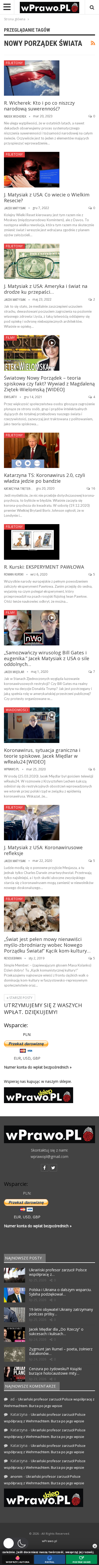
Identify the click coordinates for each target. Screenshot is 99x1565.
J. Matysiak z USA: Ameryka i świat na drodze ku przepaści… (45, 289)
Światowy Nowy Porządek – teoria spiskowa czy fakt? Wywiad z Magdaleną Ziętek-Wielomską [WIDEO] (49, 384)
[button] (16, 1543)
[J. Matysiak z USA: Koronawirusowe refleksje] (31, 822)
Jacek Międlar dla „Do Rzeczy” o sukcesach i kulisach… (56, 1331)
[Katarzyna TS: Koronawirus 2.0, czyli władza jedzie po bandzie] (31, 450)
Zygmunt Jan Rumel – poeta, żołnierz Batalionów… (60, 1351)
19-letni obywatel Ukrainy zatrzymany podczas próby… (61, 1311)
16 (93, 488)
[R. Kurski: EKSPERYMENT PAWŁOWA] (31, 541)
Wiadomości (17, 710)
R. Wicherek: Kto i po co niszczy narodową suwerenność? (39, 106)
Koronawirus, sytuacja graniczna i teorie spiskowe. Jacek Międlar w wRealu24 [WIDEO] (42, 756)
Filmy (10, 337)
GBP (36, 1058)
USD (27, 1058)
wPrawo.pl (49, 1541)
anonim (16, 1476)
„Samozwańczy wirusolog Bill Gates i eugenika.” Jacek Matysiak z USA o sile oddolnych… (46, 658)
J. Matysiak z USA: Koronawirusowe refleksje (43, 850)
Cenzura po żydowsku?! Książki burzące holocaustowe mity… (55, 1371)
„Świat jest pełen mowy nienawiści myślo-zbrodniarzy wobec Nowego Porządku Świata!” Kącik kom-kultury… (47, 945)
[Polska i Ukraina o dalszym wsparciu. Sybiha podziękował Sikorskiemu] (14, 1295)
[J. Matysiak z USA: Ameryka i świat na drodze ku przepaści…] (31, 261)
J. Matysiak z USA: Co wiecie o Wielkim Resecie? (46, 197)
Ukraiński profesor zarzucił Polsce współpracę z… (58, 1272)
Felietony (14, 63)
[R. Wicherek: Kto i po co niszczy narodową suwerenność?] (31, 78)
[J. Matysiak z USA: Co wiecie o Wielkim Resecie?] (31, 169)
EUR (17, 1058)
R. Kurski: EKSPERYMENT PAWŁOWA (44, 567)
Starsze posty (20, 998)
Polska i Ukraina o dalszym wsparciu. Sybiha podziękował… (60, 1292)
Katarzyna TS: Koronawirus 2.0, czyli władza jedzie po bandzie (44, 478)
